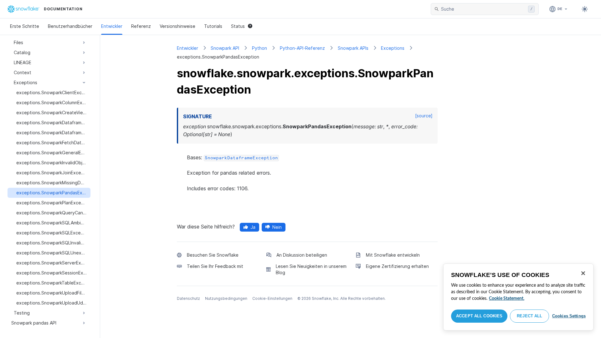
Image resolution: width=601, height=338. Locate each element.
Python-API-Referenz (302, 48)
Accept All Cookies (479, 316)
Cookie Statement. (506, 298)
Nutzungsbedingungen (226, 298)
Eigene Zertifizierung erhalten (397, 266)
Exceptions (392, 48)
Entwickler (111, 26)
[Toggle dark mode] (584, 9)
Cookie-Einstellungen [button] (272, 298)
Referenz (141, 26)
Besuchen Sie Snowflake (213, 255)
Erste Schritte (24, 26)
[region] (518, 297)
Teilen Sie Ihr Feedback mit (215, 266)
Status (238, 26)
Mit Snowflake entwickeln (393, 255)
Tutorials (213, 26)
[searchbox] (483, 9)
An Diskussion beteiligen (301, 255)
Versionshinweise (177, 26)
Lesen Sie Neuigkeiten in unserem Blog (311, 269)
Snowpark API (225, 48)
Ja (252, 227)
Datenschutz (188, 298)
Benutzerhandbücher (70, 26)
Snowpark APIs (353, 48)
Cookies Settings (569, 316)
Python (259, 48)
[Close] (583, 273)
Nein (277, 227)
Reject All (529, 316)
